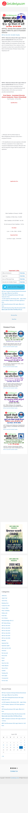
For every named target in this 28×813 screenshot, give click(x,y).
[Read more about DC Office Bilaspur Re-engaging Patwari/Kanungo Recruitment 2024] (14, 397)
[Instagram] (13, 768)
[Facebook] (11, 768)
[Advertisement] (14, 67)
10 (3, 745)
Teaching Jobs (5, 673)
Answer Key (4, 600)
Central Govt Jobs (6, 605)
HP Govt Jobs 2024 (6, 35)
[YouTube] (15, 768)
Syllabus (4, 670)
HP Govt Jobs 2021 (6, 625)
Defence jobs (4, 613)
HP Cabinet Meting (6, 623)
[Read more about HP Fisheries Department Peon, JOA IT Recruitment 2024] (14, 356)
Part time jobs (5, 653)
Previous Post (14, 315)
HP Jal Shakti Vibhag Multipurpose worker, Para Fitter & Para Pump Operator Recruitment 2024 (12, 385)
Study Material (5, 665)
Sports (3, 660)
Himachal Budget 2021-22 (7, 620)
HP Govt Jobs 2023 (6, 630)
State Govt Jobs (5, 663)
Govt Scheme (5, 618)
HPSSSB (4, 640)
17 (3, 747)
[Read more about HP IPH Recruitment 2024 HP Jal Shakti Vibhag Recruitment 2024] (14, 336)
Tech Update (4, 675)
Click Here (22, 273)
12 (10, 745)
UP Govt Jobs (5, 680)
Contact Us (14, 771)
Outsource (4, 650)
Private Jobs (4, 655)
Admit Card (4, 598)
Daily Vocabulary (6, 610)
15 (21, 745)
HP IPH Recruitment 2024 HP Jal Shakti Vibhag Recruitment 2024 (12, 344)
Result (3, 658)
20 (14, 747)
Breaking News (5, 603)
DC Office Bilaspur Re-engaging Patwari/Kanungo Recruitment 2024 (13, 405)
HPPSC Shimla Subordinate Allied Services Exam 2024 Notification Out (13, 447)
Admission (4, 595)
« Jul (3, 756)
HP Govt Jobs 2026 (6, 638)
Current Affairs (5, 608)
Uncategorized (5, 678)
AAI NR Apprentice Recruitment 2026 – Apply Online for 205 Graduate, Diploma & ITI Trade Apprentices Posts (14, 300)
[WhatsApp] (17, 768)
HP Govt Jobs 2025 (6, 635)
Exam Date (4, 615)
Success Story (5, 668)
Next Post (14, 319)
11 (7, 745)
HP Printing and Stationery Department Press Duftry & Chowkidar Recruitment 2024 (14, 426)
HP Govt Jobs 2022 (6, 628)
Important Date (5, 643)
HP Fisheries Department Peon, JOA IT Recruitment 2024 (13, 364)
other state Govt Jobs (6, 648)
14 (17, 745)
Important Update (6, 645)
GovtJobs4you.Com (14, 777)
